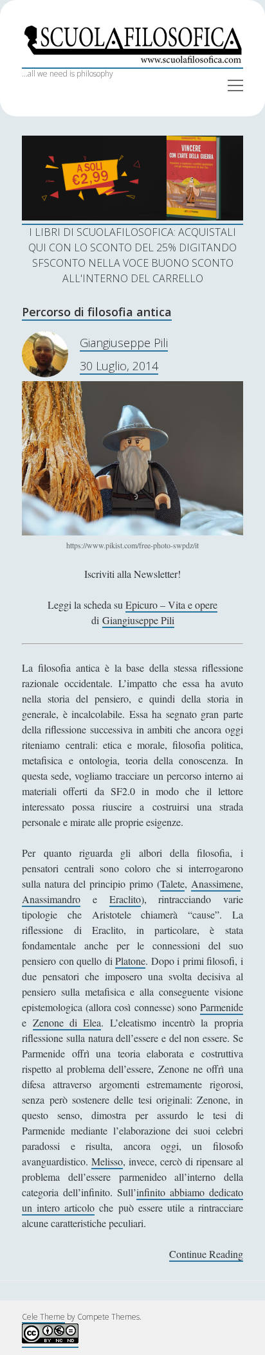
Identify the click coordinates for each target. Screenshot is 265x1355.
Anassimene (216, 883)
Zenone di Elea (67, 1022)
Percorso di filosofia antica (97, 311)
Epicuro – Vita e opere (171, 604)
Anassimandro (51, 899)
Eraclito (125, 899)
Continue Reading (206, 1254)
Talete (172, 883)
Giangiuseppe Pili (124, 342)
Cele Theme (43, 1316)
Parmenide (221, 1007)
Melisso (107, 1161)
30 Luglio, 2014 (119, 365)
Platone (130, 960)
